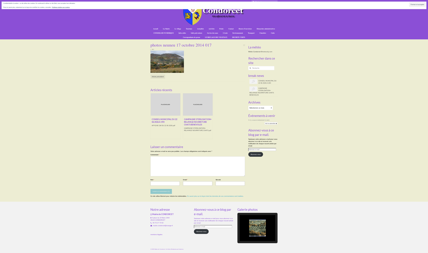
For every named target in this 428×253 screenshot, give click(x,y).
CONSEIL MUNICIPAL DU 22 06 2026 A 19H (267, 82)
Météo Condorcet (254, 52)
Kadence (181, 249)
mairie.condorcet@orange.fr (163, 225)
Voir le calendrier (270, 123)
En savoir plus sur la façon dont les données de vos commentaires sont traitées (215, 196)
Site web (218, 179)
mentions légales (156, 234)
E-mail (185, 179)
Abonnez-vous (256, 154)
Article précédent (158, 77)
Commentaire (154, 154)
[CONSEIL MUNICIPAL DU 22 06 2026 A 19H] (165, 104)
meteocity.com (267, 52)
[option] (165, 117)
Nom (152, 179)
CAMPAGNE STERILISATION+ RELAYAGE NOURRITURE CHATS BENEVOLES (261, 91)
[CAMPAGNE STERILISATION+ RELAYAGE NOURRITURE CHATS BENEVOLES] (198, 104)
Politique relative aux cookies (61, 7)
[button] (252, 235)
